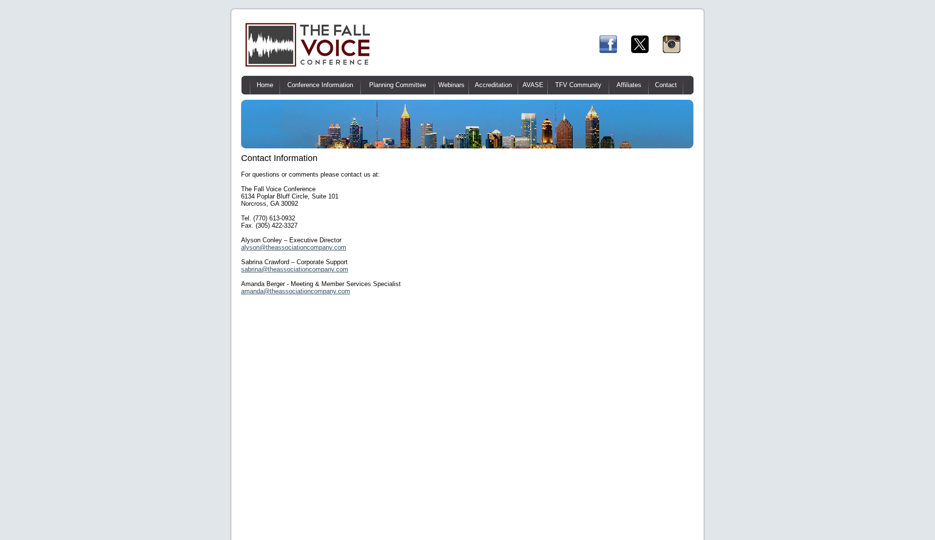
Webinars (451, 85)
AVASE (533, 85)
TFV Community (578, 85)
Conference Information (320, 85)
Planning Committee (397, 85)
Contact (666, 85)
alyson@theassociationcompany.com (293, 247)
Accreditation (493, 85)
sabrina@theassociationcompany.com (294, 269)
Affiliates (629, 85)
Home (265, 85)
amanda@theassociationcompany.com (295, 291)
